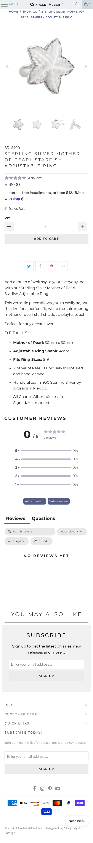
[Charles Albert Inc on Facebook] (35, 789)
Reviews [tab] (17, 518)
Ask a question (34, 501)
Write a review (58, 501)
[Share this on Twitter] (29, 266)
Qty (7, 217)
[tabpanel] (46, 565)
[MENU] (2, 4)
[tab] (45, 519)
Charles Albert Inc (29, 828)
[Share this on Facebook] (40, 266)
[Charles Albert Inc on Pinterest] (50, 789)
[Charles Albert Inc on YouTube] (58, 789)
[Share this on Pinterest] (51, 266)
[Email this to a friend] (62, 266)
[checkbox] (41, 541)
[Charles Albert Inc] (46, 4)
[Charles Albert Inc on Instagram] (42, 789)
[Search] (77, 4)
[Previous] (7, 67)
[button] (46, 451)
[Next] (85, 67)
